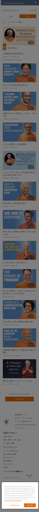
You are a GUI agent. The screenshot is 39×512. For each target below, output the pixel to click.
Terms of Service (17, 500)
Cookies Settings (14, 505)
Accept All (30, 505)
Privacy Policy (8, 500)
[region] (20, 495)
